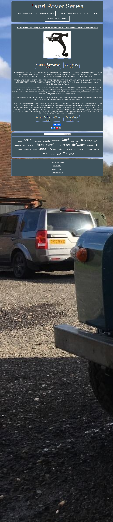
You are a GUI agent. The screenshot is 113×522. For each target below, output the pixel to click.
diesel (43, 148)
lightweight (90, 145)
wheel (61, 149)
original (19, 149)
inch (95, 141)
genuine (56, 140)
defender (78, 144)
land (65, 140)
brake (72, 141)
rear (71, 153)
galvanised (58, 146)
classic (81, 149)
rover (44, 153)
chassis (52, 148)
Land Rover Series (57, 162)
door (98, 145)
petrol (50, 144)
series (28, 140)
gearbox (27, 149)
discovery (86, 140)
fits (65, 153)
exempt (89, 149)
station (20, 141)
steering (53, 154)
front (40, 144)
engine (96, 149)
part (77, 141)
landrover (72, 149)
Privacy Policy (57, 169)
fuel (59, 154)
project (31, 145)
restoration (38, 141)
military (18, 145)
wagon (35, 149)
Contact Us (57, 166)
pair (24, 145)
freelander (46, 141)
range (66, 144)
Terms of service (57, 173)
